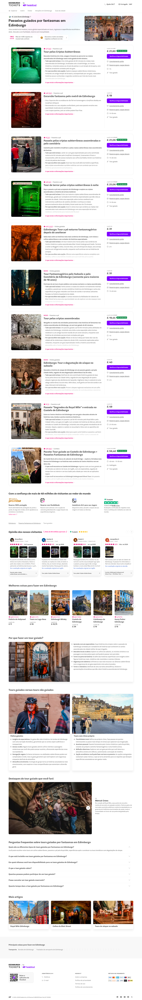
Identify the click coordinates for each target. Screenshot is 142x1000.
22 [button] (50, 182)
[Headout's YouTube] (124, 997)
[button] (14, 552)
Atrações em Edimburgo (43, 10)
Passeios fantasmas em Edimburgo (30, 523)
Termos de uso (80, 984)
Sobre (22, 10)
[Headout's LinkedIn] (117, 997)
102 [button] (50, 93)
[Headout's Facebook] (128, 997)
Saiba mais (12, 514)
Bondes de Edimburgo (26, 949)
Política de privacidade (83, 980)
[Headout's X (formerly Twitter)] (132, 997)
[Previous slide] (14, 65)
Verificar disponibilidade (119, 56)
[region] (26, 65)
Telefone (47, 977)
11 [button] (48, 404)
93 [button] (50, 49)
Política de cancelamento (84, 987)
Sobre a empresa (81, 977)
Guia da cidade (60, 10)
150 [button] (50, 449)
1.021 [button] (50, 226)
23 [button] (48, 137)
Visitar (30, 10)
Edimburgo (12, 523)
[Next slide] (38, 65)
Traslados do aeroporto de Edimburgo (49, 949)
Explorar (14, 10)
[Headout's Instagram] (121, 997)
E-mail (46, 980)
